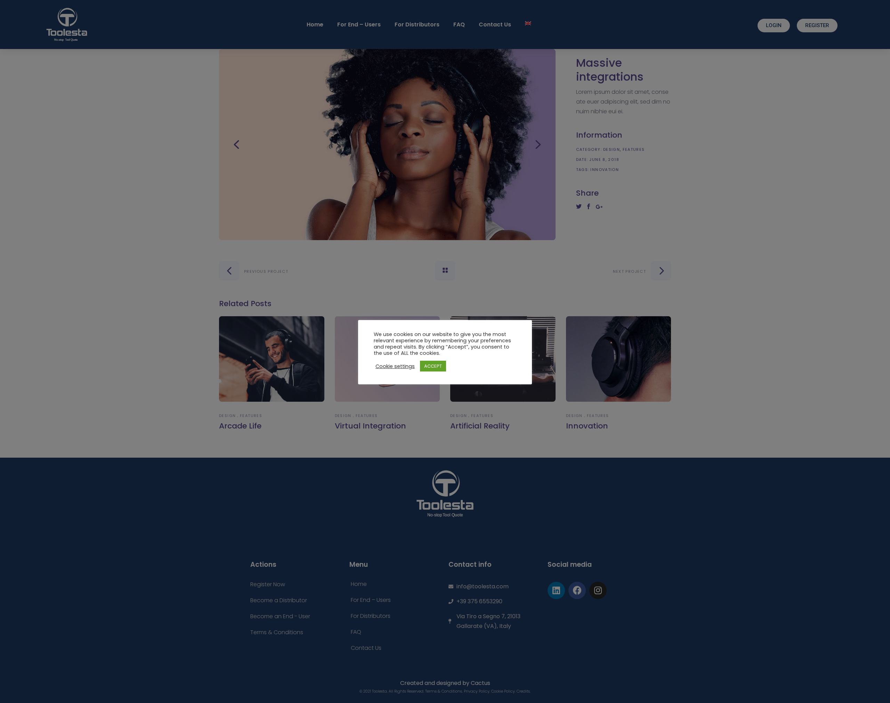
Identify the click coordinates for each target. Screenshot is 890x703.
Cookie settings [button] (395, 366)
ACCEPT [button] (433, 366)
